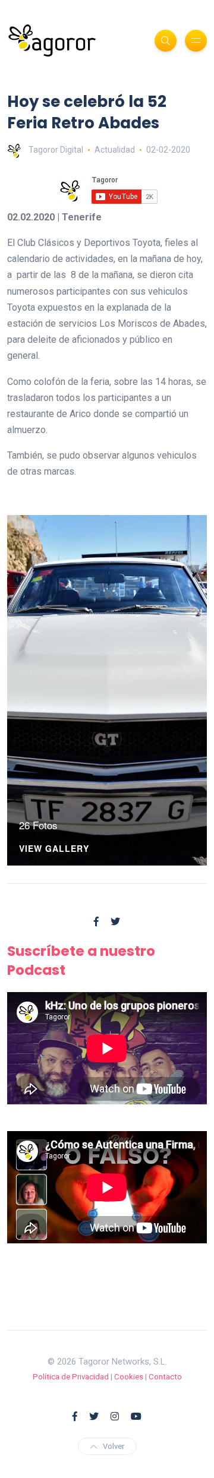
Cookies (128, 1376)
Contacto (165, 1376)
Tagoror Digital (56, 149)
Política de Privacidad (71, 1376)
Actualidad (115, 149)
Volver (113, 1446)
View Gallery (54, 849)
